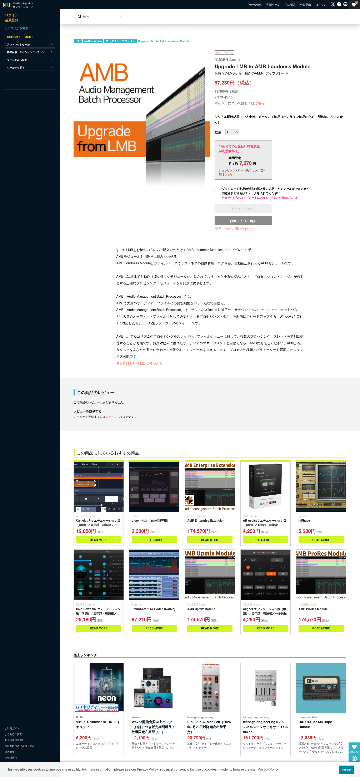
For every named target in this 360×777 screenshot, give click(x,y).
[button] (334, 769)
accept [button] (346, 769)
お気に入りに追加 (243, 220)
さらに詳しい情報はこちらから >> (142, 363)
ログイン (111, 416)
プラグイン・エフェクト (120, 41)
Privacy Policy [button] (268, 769)
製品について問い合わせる (235, 228)
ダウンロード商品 (224, 52)
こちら (260, 103)
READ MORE (99, 540)
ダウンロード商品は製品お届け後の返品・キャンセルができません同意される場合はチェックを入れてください (265, 192)
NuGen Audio (93, 41)
